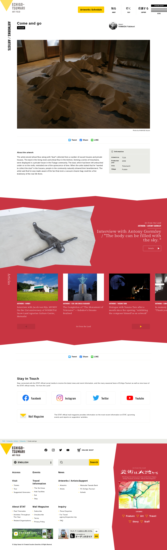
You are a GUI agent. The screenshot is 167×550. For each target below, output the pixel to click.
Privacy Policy (39, 522)
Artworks (23, 441)
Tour (15, 489)
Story (136, 521)
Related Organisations (22, 520)
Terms (36, 518)
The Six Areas (39, 488)
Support (83, 481)
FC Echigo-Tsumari (87, 489)
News (61, 472)
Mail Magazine (41, 506)
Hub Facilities (39, 491)
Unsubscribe (39, 515)
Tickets (16, 485)
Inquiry (62, 506)
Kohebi (83, 492)
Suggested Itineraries (22, 492)
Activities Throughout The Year (22, 516)
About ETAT (19, 506)
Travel (152, 516)
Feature (130, 516)
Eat (35, 495)
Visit (14, 481)
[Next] (141, 326)
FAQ (61, 520)
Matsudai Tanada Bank (89, 485)
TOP (3, 441)
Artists (62, 489)
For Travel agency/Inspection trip (68, 516)
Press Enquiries (66, 511)
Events (36, 472)
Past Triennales (20, 511)
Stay (36, 499)
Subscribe (38, 511)
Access (16, 472)
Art (142, 516)
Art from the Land (83, 326)
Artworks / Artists (9, 36)
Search (94, 462)
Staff (147, 521)
